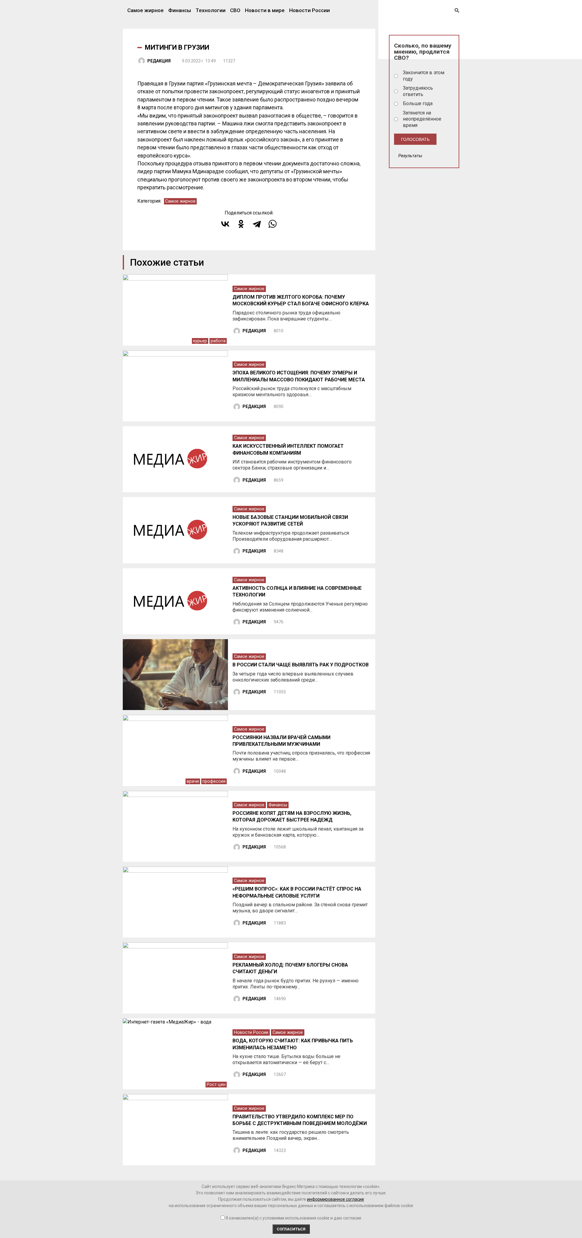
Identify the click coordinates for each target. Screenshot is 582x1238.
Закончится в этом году (423, 76)
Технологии (211, 10)
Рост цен (216, 1084)
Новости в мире (265, 10)
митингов (217, 108)
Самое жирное (145, 10)
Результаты (410, 155)
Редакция (159, 60)
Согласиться (291, 1229)
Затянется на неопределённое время (422, 119)
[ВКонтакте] (225, 224)
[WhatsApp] (272, 224)
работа (218, 341)
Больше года (418, 103)
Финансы (179, 10)
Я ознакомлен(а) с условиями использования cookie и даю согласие (293, 1218)
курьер (200, 341)
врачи (193, 781)
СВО (235, 10)
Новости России (309, 10)
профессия (214, 781)
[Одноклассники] (241, 224)
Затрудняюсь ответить (418, 91)
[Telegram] (256, 224)
